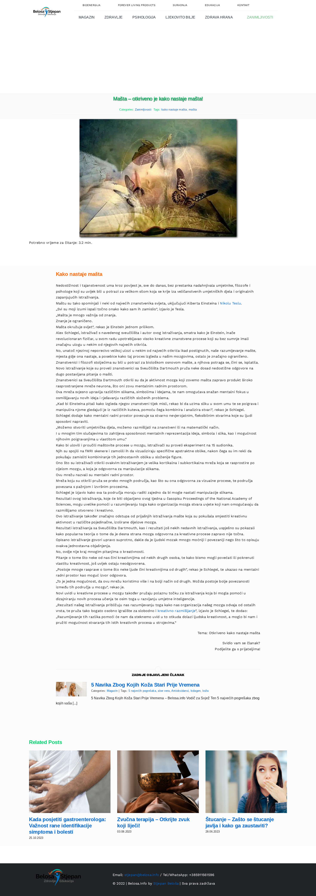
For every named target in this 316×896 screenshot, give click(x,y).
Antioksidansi (180, 690)
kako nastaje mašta (174, 109)
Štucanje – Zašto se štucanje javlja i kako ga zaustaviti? (240, 822)
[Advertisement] (158, 61)
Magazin (112, 690)
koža (205, 690)
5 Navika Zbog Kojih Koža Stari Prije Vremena (145, 685)
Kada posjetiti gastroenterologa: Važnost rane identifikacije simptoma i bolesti (67, 825)
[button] (268, 5)
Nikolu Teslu (230, 303)
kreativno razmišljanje (176, 611)
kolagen (196, 690)
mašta (193, 109)
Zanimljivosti (143, 109)
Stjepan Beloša (166, 883)
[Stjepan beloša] (46, 5)
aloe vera (164, 690)
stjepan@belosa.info (141, 875)
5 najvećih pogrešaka (142, 690)
